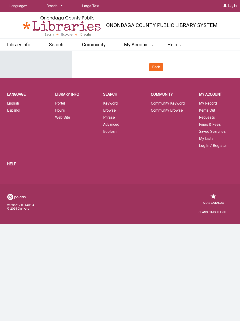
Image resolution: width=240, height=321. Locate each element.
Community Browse (167, 110)
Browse (109, 110)
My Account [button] (137, 44)
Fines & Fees (210, 124)
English (13, 103)
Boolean (109, 131)
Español (13, 110)
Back (156, 67)
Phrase (109, 117)
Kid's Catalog (213, 202)
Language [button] (16, 94)
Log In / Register (213, 145)
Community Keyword (168, 103)
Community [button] (94, 44)
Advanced (111, 124)
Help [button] (172, 44)
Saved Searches (212, 131)
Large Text (90, 6)
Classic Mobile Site (213, 212)
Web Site (62, 117)
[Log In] (225, 6)
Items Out (207, 110)
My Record (208, 103)
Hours (60, 110)
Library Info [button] (19, 44)
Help (11, 164)
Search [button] (56, 44)
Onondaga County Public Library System (162, 25)
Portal (60, 103)
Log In (232, 6)
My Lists (206, 138)
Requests (207, 117)
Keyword (110, 103)
